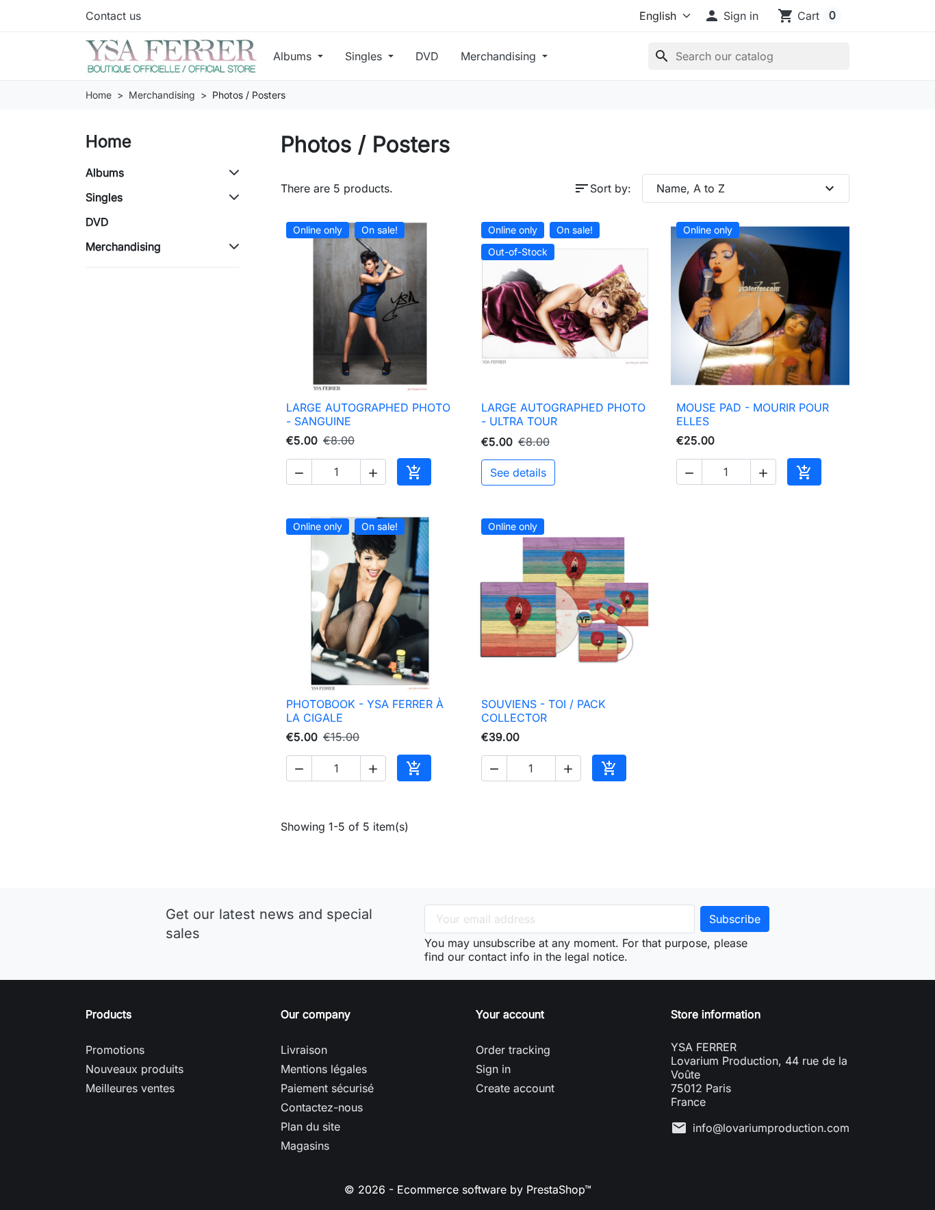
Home (108, 141)
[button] (731, 15)
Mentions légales (324, 1069)
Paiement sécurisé (327, 1088)
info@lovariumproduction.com (771, 1128)
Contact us (113, 16)
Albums (294, 56)
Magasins (305, 1145)
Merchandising (500, 56)
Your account (510, 1014)
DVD (427, 56)
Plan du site (310, 1126)
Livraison (304, 1050)
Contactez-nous (322, 1107)
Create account (515, 1088)
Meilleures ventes (130, 1088)
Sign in (493, 1069)
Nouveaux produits (134, 1069)
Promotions (115, 1050)
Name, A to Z (747, 188)
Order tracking (513, 1050)
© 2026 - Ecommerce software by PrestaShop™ (467, 1189)
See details (518, 472)
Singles (365, 56)
